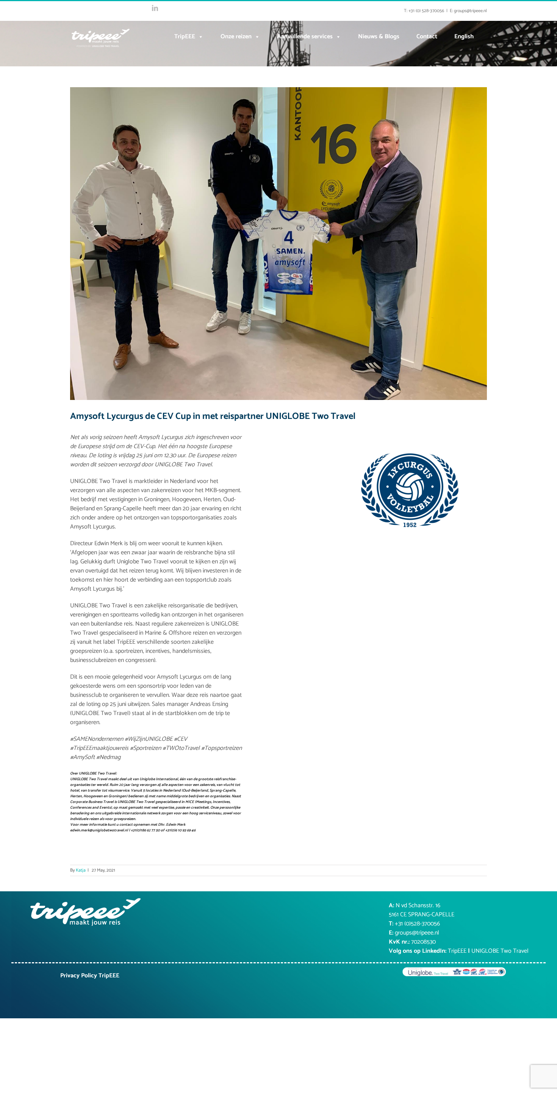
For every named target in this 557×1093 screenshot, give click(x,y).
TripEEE (184, 36)
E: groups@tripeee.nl (468, 10)
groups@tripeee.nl (417, 933)
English (464, 36)
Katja (81, 870)
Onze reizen (236, 36)
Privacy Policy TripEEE (89, 976)
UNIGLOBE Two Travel (500, 951)
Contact (426, 36)
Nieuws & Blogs (378, 36)
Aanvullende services (305, 36)
